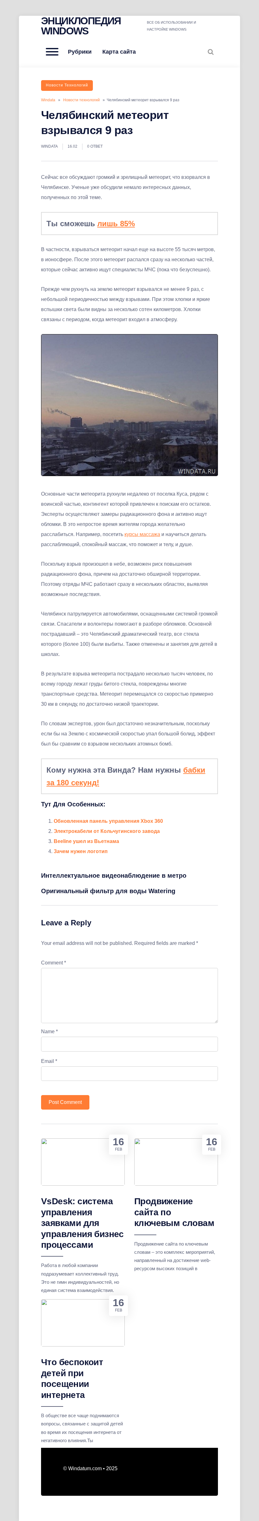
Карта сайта (119, 52)
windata (49, 146)
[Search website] (211, 51)
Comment (53, 962)
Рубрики (80, 52)
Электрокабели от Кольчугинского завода (107, 831)
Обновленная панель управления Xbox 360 (108, 821)
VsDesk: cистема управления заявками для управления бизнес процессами (82, 1223)
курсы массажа (142, 534)
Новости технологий (67, 85)
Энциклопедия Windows (81, 26)
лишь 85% (116, 223)
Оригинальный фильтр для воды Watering (108, 890)
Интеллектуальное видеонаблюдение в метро (113, 875)
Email (49, 1061)
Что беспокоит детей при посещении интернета (72, 1378)
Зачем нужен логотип (81, 851)
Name (49, 1031)
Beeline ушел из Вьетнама (86, 841)
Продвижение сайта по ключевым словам (174, 1212)
